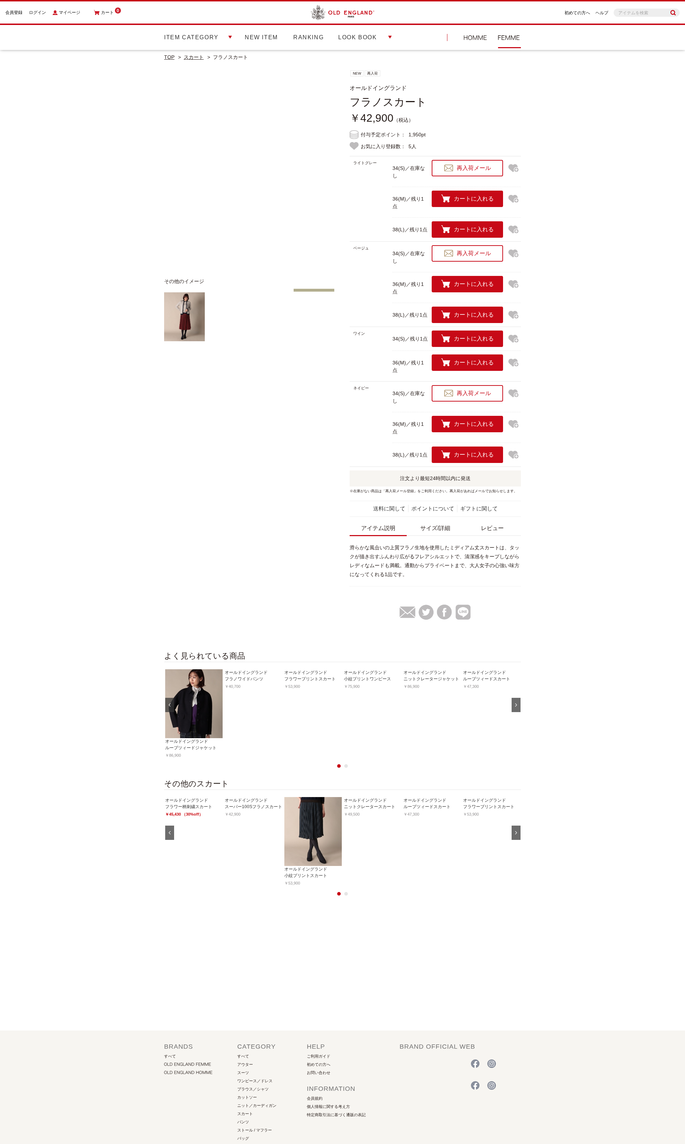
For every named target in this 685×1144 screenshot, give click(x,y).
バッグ (243, 1138)
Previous (175, 170)
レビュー (492, 528)
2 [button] (346, 766)
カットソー (247, 1097)
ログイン (37, 12)
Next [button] (516, 705)
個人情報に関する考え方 (328, 1106)
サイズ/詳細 (435, 528)
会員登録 (13, 12)
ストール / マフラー (254, 1130)
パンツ (243, 1122)
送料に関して (389, 508)
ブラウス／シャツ (253, 1089)
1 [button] (339, 766)
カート (110, 12)
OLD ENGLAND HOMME (475, 37)
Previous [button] (169, 705)
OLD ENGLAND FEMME (430, 1064)
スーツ (243, 1072)
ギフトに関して (479, 508)
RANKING (308, 37)
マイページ (69, 12)
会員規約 (315, 1098)
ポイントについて (432, 508)
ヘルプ (601, 12)
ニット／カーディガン (256, 1105)
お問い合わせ (318, 1072)
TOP (169, 57)
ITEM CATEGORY (191, 37)
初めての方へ (577, 12)
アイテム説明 (378, 528)
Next (324, 170)
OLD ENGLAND (509, 37)
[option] (194, 714)
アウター (245, 1064)
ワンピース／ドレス (255, 1081)
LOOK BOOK (357, 37)
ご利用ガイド (318, 1056)
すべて (170, 1056)
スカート (194, 57)
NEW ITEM (261, 37)
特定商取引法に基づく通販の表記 (336, 1115)
